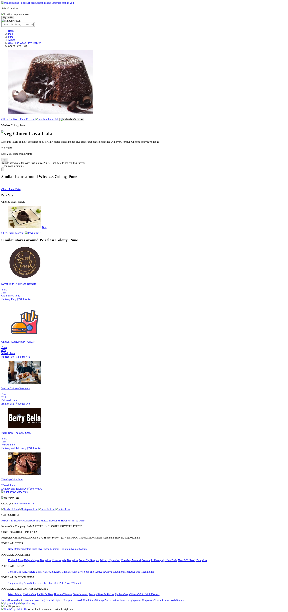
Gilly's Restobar (80, 571)
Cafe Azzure (28, 571)
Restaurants (7, 520)
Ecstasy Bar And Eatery (48, 571)
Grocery (35, 520)
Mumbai (54, 549)
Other (82, 520)
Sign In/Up (8, 17)
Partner (115, 600)
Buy (44, 227)
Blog (42, 600)
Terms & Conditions (83, 600)
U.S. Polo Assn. (62, 583)
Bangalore (25, 549)
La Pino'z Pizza (45, 594)
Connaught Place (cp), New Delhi (159, 560)
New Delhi (14, 549)
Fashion (26, 520)
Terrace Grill (14, 571)
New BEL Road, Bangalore (192, 560)
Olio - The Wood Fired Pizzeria (18, 119)
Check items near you (13, 233)
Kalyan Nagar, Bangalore (37, 560)
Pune (34, 549)
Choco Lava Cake (10, 189)
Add (4, 160)
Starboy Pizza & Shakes (101, 594)
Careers (166, 600)
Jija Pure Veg (121, 594)
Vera (156, 600)
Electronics (54, 520)
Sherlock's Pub (132, 571)
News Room (8, 600)
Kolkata (82, 549)
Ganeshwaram (80, 594)
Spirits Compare (64, 600)
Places (107, 600)
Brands (123, 600)
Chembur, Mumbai (131, 560)
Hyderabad (44, 549)
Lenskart (48, 583)
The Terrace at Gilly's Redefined (107, 571)
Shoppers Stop (15, 583)
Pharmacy (73, 520)
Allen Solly (30, 583)
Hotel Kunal (147, 571)
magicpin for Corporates (141, 600)
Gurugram (65, 549)
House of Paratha (63, 594)
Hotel (64, 520)
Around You (32, 600)
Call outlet (78, 119)
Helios (39, 583)
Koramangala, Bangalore (65, 560)
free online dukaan (24, 503)
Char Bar (66, 571)
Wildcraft (76, 583)
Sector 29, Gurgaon (89, 560)
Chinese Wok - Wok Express (144, 594)
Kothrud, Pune (16, 560)
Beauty (18, 520)
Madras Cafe (29, 594)
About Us (20, 600)
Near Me (50, 600)
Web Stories (177, 600)
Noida (74, 549)
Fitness (44, 520)
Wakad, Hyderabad (110, 560)
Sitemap (99, 600)
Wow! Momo (15, 594)
